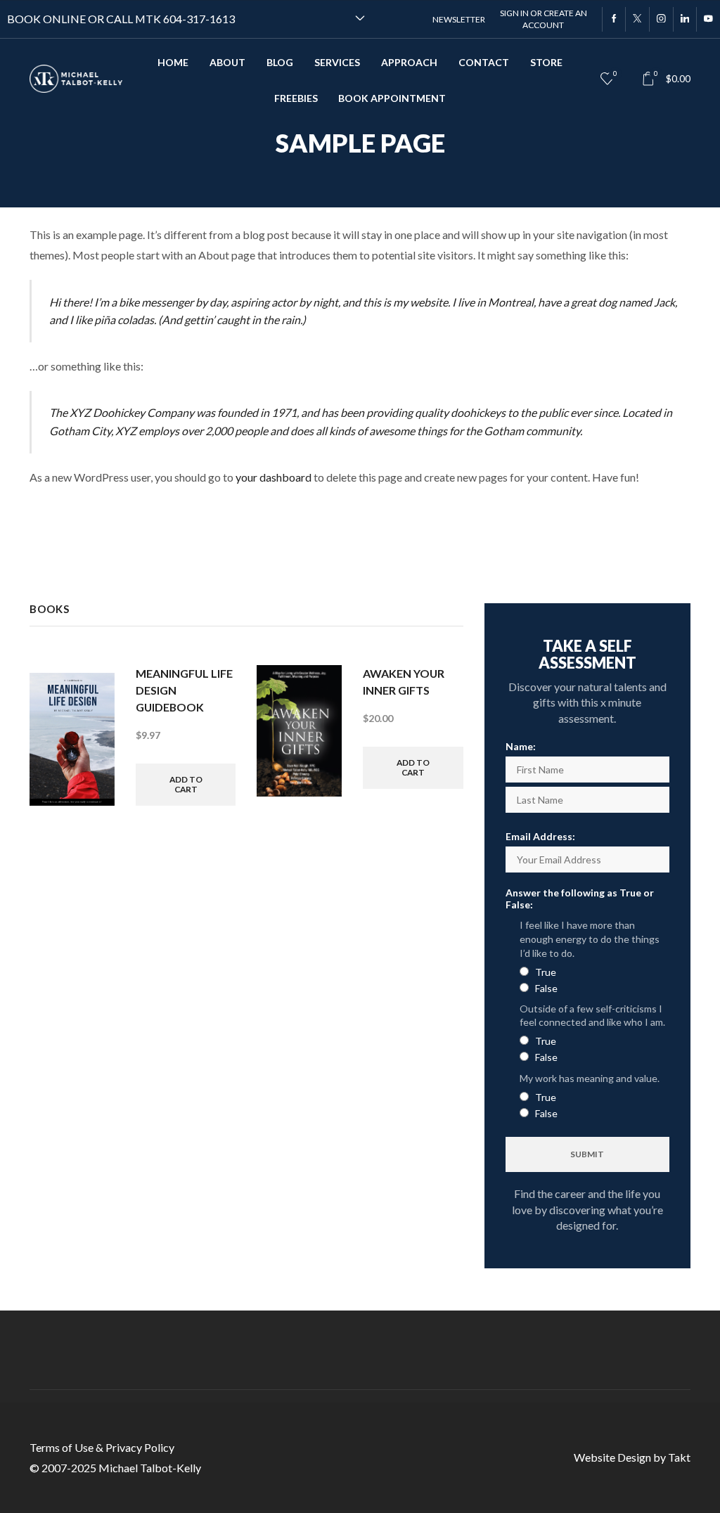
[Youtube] (708, 19)
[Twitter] (637, 19)
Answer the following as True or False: (580, 898)
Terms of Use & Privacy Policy (102, 1447)
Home (173, 62)
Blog (279, 62)
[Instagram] (661, 19)
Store (546, 62)
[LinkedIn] (685, 19)
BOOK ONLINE (46, 18)
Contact (483, 62)
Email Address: (540, 836)
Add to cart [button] (185, 784)
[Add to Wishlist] (91, 695)
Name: (521, 746)
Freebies (296, 98)
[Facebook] (614, 19)
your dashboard (273, 477)
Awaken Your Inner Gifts (403, 682)
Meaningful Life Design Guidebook (184, 690)
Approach (409, 62)
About (227, 62)
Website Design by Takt (632, 1457)
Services (337, 62)
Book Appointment (392, 98)
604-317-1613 (199, 18)
